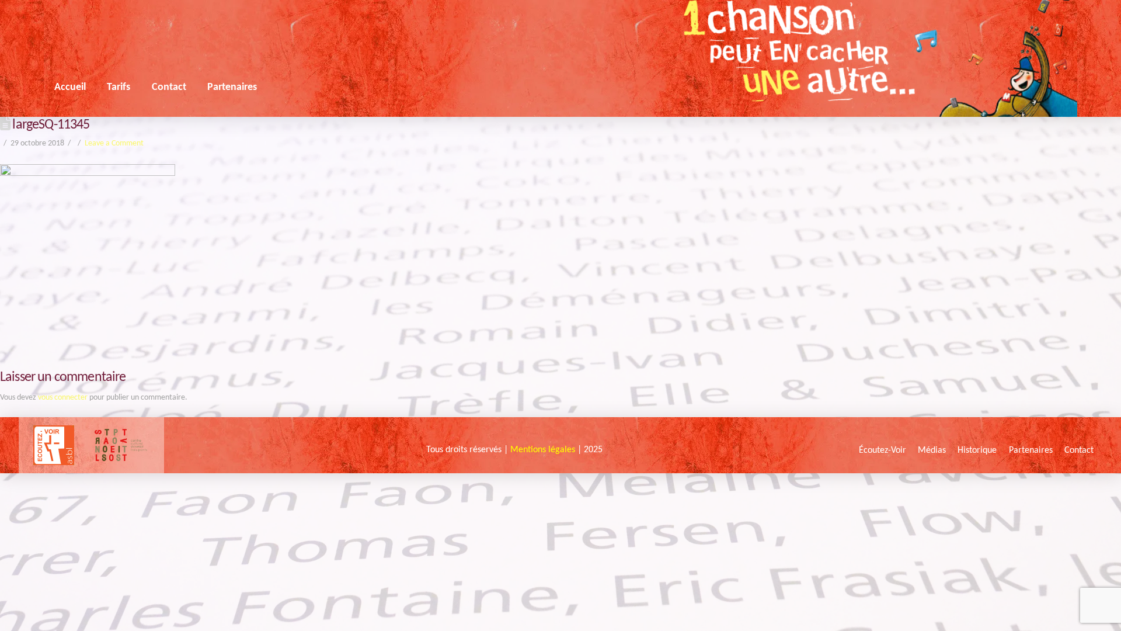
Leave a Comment (114, 143)
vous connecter (63, 397)
